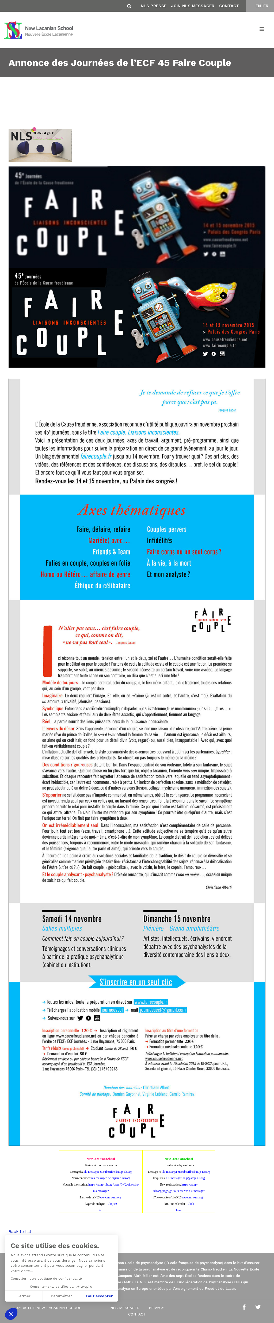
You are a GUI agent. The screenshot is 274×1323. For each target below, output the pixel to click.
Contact (229, 5)
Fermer (24, 1296)
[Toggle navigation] (262, 30)
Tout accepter (99, 1296)
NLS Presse (153, 5)
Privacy (156, 1308)
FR (266, 5)
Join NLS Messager (192, 5)
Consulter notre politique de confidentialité (46, 1278)
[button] (11, 1313)
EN (258, 5)
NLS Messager (124, 1308)
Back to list (20, 1231)
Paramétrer (61, 1296)
